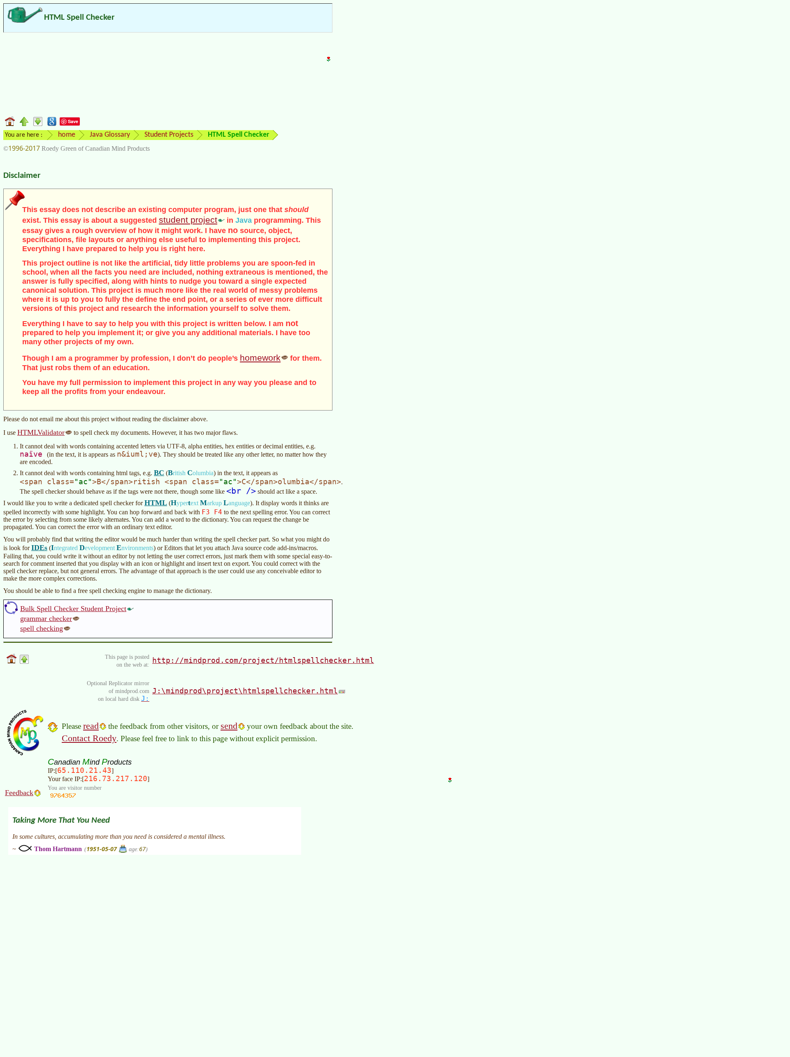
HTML (155, 503)
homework (260, 357)
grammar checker (46, 618)
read (91, 726)
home (66, 135)
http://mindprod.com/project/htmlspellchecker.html (263, 660)
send (229, 726)
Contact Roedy (89, 738)
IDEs (39, 548)
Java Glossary (110, 135)
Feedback (19, 793)
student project (188, 219)
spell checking (41, 628)
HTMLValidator (41, 432)
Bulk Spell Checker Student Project (73, 608)
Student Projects (168, 135)
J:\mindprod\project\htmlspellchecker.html (245, 690)
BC (159, 473)
